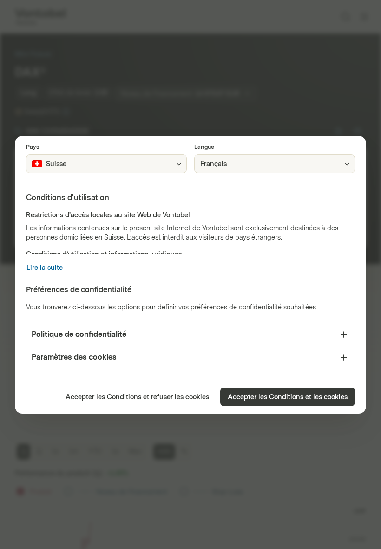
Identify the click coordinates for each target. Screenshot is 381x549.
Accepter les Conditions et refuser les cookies (137, 397)
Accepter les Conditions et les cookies (288, 397)
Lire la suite (44, 268)
